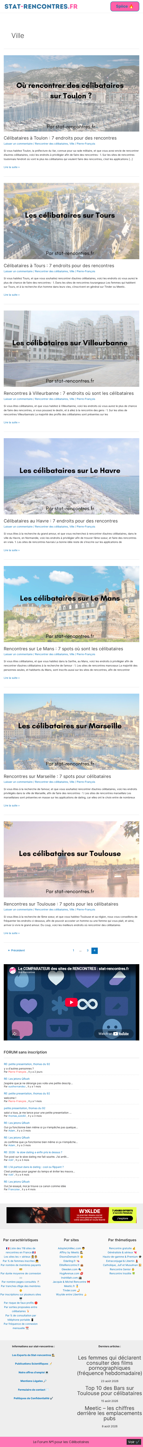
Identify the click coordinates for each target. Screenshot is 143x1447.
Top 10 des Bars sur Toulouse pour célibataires (109, 1390)
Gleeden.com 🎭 (71, 1269)
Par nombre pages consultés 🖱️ (21, 1281)
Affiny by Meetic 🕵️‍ (71, 1252)
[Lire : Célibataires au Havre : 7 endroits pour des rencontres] (71, 476)
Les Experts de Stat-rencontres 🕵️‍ (33, 1355)
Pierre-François (17, 1071)
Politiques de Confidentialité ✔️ (33, 1398)
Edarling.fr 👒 (71, 1260)
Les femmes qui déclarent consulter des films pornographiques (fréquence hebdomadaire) (109, 1365)
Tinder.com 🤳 (71, 1290)
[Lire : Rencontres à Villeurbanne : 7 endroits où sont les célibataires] (71, 348)
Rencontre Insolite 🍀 (122, 1273)
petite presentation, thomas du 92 (24, 1108)
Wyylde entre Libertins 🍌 (71, 1294)
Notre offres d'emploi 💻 (33, 1372)
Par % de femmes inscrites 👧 (21, 1260)
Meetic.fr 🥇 (71, 1286)
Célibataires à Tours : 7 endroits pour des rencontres (59, 265)
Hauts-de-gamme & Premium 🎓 (122, 1256)
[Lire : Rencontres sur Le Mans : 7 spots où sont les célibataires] (71, 603)
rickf (10, 1159)
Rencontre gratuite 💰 (122, 1248)
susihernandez (17, 1086)
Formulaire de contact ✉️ (33, 1389)
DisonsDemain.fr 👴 (71, 1256)
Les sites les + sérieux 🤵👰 (20, 1256)
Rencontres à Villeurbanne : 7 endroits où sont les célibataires (69, 393)
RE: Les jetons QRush (17, 1078)
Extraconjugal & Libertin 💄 (122, 1260)
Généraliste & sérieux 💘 (122, 1252)
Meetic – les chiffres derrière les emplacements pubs (109, 1413)
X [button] (139, 1440)
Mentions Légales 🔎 (33, 1380)
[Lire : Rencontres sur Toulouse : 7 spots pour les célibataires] (71, 859)
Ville (71, 143)
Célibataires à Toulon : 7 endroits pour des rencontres (60, 138)
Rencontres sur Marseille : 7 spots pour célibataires (57, 776)
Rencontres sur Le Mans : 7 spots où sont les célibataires (63, 648)
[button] (124, 6)
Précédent (16, 950)
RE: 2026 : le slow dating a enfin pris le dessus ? (33, 1152)
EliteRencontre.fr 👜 (71, 1265)
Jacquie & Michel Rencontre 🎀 (71, 1281)
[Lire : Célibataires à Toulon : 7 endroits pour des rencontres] (71, 93)
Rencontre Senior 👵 (122, 1269)
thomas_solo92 (17, 1115)
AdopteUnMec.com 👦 (71, 1248)
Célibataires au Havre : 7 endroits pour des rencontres (61, 521)
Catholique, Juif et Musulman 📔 (122, 1265)
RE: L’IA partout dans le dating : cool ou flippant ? (34, 1166)
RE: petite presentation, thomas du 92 (27, 1064)
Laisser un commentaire (18, 143)
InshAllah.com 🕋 (71, 1277)
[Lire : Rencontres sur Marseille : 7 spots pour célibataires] (71, 731)
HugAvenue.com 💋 (71, 1273)
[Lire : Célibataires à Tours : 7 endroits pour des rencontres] (71, 220)
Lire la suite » (12, 167)
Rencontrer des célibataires (51, 143)
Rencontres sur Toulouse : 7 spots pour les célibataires (61, 904)
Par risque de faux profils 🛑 (21, 1302)
